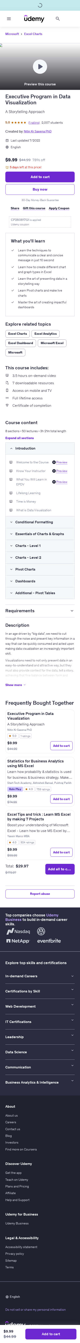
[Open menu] (8, 18)
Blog (8, 1136)
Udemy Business (17, 1223)
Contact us (12, 1129)
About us (11, 1115)
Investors (11, 1142)
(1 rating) (34, 123)
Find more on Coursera (21, 1149)
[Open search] (57, 18)
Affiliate (10, 1193)
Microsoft (12, 34)
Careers (10, 1122)
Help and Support (17, 1200)
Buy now (40, 189)
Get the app (13, 1173)
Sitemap (11, 1261)
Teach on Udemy (16, 1180)
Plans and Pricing (17, 1186)
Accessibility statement (21, 1247)
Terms (9, 1267)
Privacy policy (14, 1254)
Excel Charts (33, 34)
